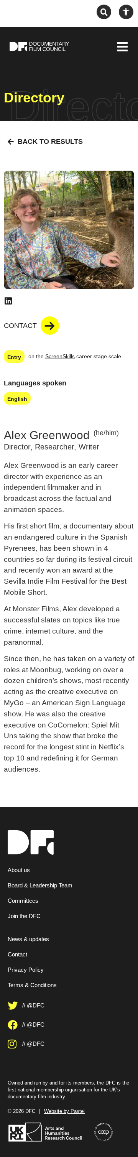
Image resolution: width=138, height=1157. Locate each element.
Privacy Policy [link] (26, 969)
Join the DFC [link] (24, 916)
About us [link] (19, 870)
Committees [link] (23, 900)
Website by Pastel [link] (64, 1111)
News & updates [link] (28, 939)
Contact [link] (17, 954)
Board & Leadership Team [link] (40, 885)
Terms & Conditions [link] (32, 985)
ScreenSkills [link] (60, 356)
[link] (126, 12)
